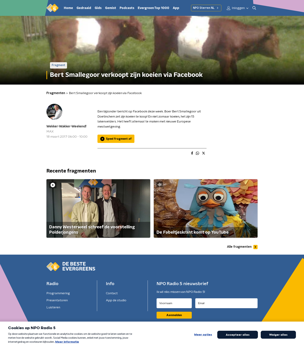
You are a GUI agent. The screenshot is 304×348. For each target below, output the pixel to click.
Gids (98, 8)
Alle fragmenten (239, 246)
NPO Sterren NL (203, 8)
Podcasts (127, 8)
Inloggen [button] (237, 8)
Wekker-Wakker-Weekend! (66, 126)
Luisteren (53, 307)
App (176, 8)
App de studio (116, 300)
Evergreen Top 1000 (153, 8)
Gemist (110, 8)
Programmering (58, 293)
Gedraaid (84, 8)
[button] (254, 8)
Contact (112, 293)
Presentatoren (57, 300)
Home (68, 8)
